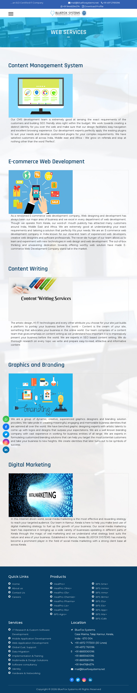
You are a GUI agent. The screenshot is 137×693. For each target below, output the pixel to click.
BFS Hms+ (102, 592)
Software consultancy (24, 664)
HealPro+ (59, 583)
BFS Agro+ (60, 614)
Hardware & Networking (26, 673)
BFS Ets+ (101, 601)
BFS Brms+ (102, 596)
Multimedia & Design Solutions (30, 660)
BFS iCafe (101, 618)
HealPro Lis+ (61, 605)
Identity (16, 668)
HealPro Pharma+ (64, 601)
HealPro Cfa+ (61, 592)
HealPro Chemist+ (64, 596)
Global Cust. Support (24, 647)
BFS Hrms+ (102, 588)
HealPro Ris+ (61, 609)
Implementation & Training (27, 655)
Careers (16, 596)
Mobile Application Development (31, 638)
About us (17, 588)
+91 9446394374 (71, 6)
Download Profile (93, 6)
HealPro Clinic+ (63, 588)
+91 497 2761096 (111, 2)
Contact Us (18, 592)
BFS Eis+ (101, 605)
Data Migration (20, 651)
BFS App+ (102, 609)
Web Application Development (30, 642)
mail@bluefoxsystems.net (84, 2)
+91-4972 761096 (84, 647)
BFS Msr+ (101, 614)
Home (16, 583)
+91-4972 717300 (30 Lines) (91, 642)
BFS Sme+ (102, 583)
